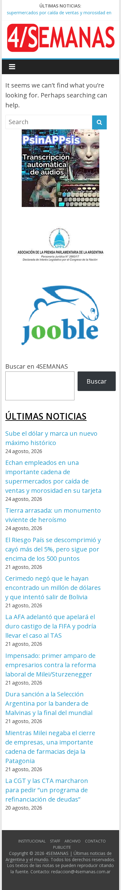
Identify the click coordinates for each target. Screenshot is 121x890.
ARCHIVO (73, 841)
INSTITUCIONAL (32, 841)
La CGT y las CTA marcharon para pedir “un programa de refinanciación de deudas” (46, 789)
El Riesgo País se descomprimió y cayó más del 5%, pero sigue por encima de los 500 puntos (53, 549)
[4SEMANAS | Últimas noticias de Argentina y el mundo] (60, 28)
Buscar (97, 381)
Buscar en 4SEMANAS (36, 366)
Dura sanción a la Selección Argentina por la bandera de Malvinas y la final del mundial (48, 703)
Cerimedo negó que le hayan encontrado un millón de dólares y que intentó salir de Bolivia (53, 587)
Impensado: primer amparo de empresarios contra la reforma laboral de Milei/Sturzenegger (50, 664)
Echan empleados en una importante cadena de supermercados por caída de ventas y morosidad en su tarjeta (59, 12)
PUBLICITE (62, 847)
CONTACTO (95, 841)
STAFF (55, 841)
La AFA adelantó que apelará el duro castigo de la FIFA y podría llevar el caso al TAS (50, 626)
